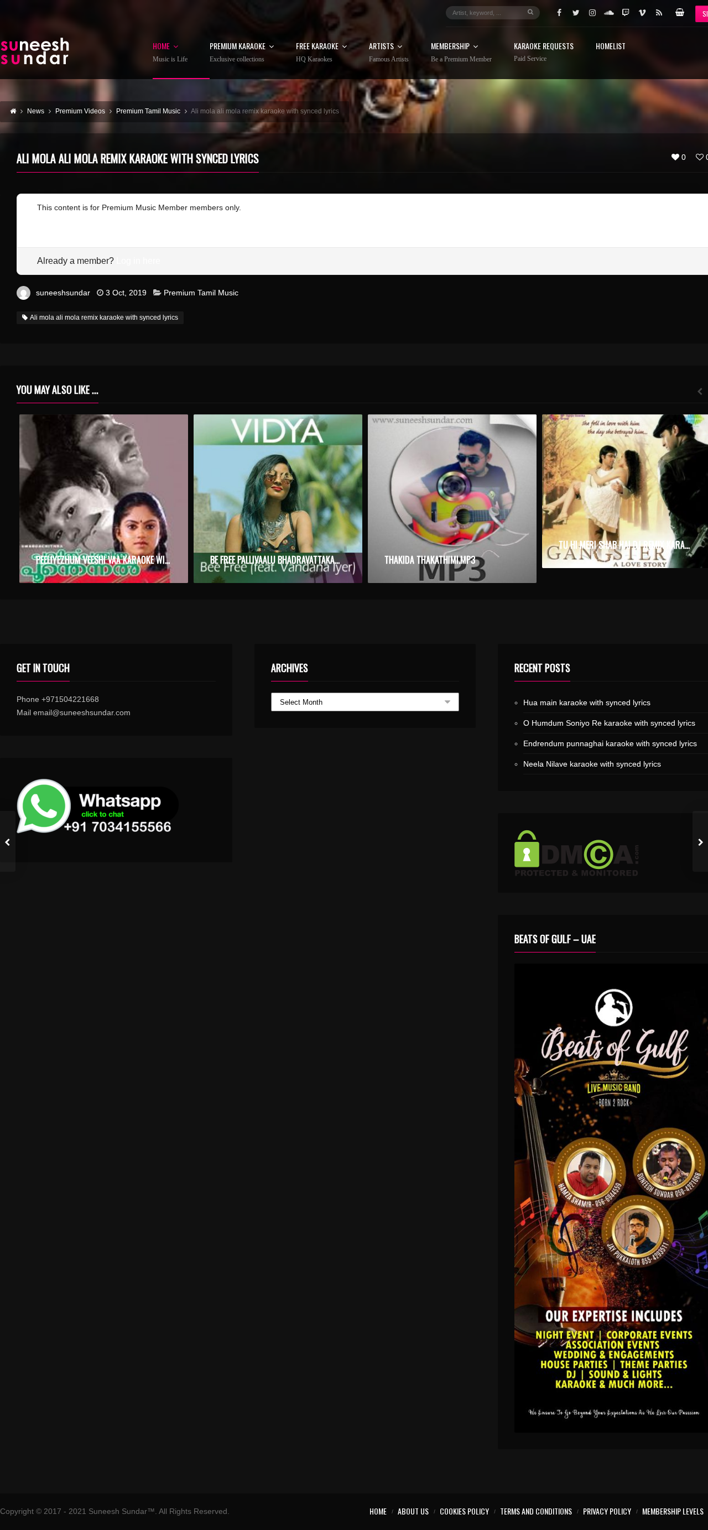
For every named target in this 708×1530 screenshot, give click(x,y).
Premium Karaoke (238, 52)
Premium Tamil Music (201, 292)
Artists (389, 52)
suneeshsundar (63, 292)
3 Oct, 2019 (126, 292)
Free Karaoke (317, 52)
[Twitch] (625, 13)
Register (51, 220)
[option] (104, 498)
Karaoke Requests (544, 52)
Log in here (138, 261)
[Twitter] (576, 13)
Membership (461, 52)
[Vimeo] (642, 13)
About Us (413, 1511)
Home (170, 52)
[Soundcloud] (609, 13)
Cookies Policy (464, 1511)
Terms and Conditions (536, 1511)
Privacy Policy (607, 1511)
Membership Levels (673, 1511)
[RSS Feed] (659, 13)
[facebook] (559, 13)
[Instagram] (592, 13)
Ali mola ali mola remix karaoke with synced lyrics (104, 317)
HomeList (611, 46)
